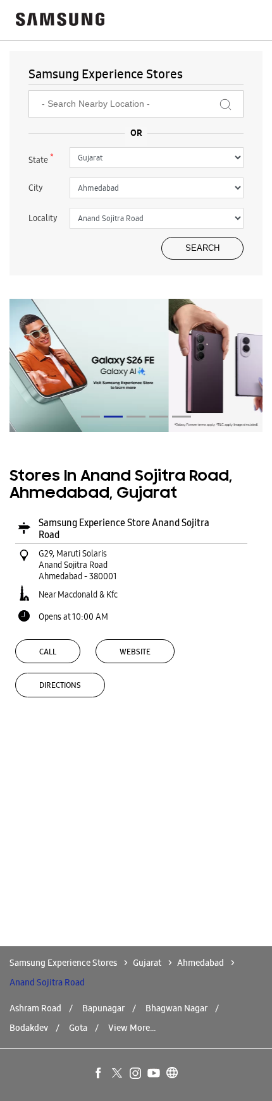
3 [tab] (136, 417)
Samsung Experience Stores (64, 962)
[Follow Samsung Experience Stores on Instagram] (136, 1074)
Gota (78, 1027)
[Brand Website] (172, 1074)
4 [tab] (158, 417)
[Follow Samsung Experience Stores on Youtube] (154, 1074)
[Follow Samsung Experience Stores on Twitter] (117, 1074)
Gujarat (147, 962)
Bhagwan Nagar (176, 1008)
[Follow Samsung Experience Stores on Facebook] (99, 1074)
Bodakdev (28, 1027)
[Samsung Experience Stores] (60, 20)
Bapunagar (103, 1008)
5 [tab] (181, 417)
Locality (43, 218)
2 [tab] (113, 417)
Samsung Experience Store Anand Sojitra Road (124, 529)
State (41, 158)
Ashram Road (35, 1008)
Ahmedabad (200, 962)
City (35, 187)
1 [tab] (90, 417)
